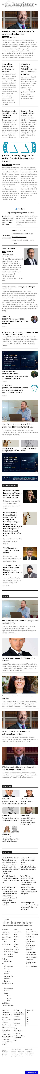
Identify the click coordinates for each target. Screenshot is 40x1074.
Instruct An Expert (31, 966)
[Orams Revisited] (31, 256)
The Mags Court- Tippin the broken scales (11, 550)
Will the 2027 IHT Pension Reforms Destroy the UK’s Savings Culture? (10, 860)
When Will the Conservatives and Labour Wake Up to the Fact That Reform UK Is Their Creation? (29, 880)
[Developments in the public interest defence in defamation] (10, 443)
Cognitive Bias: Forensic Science (28, 112)
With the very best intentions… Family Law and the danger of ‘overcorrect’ (20, 333)
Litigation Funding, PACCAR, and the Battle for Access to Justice (29, 69)
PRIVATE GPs (6, 1034)
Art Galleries (18, 932)
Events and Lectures (17, 1020)
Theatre (16, 949)
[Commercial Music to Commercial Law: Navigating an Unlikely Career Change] (29, 810)
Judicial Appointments (30, 940)
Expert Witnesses (31, 957)
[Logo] (19, 5)
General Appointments (30, 944)
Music (16, 934)
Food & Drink (6, 1039)
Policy (15, 1040)
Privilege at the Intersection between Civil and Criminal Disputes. (10, 839)
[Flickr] (27, 1015)
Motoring (5, 1017)
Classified (17, 1023)
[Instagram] (27, 1017)
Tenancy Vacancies (32, 934)
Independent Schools (6, 1031)
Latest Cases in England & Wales (19, 1013)
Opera (16, 952)
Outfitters (5, 1022)
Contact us (29, 959)
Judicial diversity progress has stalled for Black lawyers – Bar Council (18, 158)
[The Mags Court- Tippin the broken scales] (30, 553)
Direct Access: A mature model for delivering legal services (18, 32)
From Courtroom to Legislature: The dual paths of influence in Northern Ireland (12, 494)
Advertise (16, 1016)
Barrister (13, 37)
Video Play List (18, 1031)
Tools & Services (31, 954)
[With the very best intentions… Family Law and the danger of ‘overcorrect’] (20, 756)
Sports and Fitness (7, 1020)
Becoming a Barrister (29, 948)
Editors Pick (6, 798)
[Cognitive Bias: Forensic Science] (29, 443)
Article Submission (19, 1026)
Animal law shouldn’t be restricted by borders (8, 68)
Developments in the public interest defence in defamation (10, 114)
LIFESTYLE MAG (7, 1015)
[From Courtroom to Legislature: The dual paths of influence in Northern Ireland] (30, 496)
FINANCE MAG (6, 1012)
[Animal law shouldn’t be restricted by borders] (20, 684)
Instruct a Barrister (32, 932)
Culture (16, 937)
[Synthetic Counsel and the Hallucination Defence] (20, 647)
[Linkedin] (27, 1019)
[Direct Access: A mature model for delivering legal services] (20, 20)
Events (16, 942)
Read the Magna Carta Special (31, 963)
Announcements (31, 952)
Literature (17, 947)
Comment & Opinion (8, 371)
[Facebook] (27, 1013)
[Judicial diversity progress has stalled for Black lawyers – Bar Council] (20, 147)
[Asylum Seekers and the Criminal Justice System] (10, 810)
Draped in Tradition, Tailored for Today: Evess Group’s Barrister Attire (29, 867)
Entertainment (6, 1025)
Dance (16, 939)
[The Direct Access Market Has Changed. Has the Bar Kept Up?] (20, 411)
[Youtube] (27, 1023)
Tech (15, 1028)
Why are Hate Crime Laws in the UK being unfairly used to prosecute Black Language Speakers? (10, 869)
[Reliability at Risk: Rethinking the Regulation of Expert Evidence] (34, 374)
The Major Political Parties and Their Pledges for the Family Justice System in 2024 (12, 570)
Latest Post (5, 37)
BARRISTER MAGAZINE (5, 1052)
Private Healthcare (7, 1027)
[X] (27, 1021)
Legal (4, 251)
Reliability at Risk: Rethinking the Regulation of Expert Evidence (15, 376)
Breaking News (6, 164)
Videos (16, 944)
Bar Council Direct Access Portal (19, 1036)
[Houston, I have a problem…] (29, 793)
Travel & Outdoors (7, 1037)
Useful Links (30, 937)
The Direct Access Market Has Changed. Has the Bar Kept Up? (8, 220)
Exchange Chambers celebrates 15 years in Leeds (28, 860)
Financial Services (7, 1042)
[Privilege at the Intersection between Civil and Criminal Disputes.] (10, 829)
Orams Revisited (8, 249)
